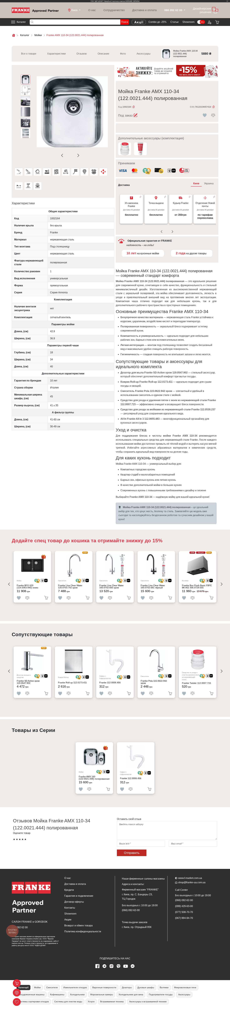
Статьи (174, 22)
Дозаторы (127, 987)
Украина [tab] (209, 183)
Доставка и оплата (144, 10)
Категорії (23, 987)
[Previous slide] (63, 155)
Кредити (69, 890)
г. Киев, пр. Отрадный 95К (136, 927)
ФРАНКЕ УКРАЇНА (133, 1)
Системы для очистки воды (68, 1001)
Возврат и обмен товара (78, 925)
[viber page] (118, 966)
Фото (123, 53)
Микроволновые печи (185, 987)
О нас (92, 10)
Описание (103, 53)
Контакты (69, 907)
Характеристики (56, 53)
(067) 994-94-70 (184, 918)
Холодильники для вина (131, 994)
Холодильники (77, 994)
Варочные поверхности (104, 987)
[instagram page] (111, 966)
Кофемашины (57, 994)
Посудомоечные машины (31, 994)
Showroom (188, 22)
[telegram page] (104, 966)
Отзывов (82, 53)
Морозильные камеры (101, 994)
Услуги (91, 1001)
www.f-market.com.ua (190, 878)
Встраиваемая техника (112, 1001)
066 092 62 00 (20, 927)
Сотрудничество (114, 10)
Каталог (21, 22)
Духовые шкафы (145, 987)
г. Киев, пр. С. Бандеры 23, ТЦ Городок (137, 896)
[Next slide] (78, 155)
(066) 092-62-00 (131, 910)
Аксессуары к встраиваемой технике (148, 1001)
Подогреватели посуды (161, 994)
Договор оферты (74, 901)
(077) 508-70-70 (184, 912)
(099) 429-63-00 (184, 906)
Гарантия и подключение (78, 896)
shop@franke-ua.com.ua (191, 882)
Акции (67, 919)
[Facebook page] (97, 966)
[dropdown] (184, 10)
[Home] (35, 10)
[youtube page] (125, 966)
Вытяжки (164, 987)
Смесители (52, 987)
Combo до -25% (157, 22)
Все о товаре (28, 53)
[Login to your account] (209, 22)
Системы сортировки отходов (33, 1001)
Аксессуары (144, 53)
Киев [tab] (196, 183)
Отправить (131, 853)
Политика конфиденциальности (82, 931)
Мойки (37, 987)
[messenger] (132, 966)
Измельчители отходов (75, 987)
